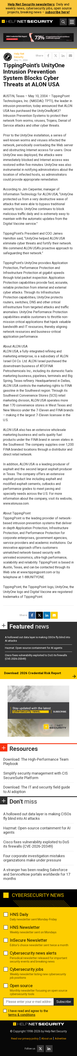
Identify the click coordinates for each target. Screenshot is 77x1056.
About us (46, 1038)
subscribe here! (57, 12)
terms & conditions (21, 1015)
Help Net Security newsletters (31, 4)
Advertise (60, 1038)
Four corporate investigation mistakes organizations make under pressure (34, 858)
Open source (21, 985)
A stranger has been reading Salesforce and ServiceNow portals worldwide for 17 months (36, 874)
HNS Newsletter (25, 927)
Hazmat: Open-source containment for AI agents (33, 647)
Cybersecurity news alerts (33, 953)
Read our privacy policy (25, 1038)
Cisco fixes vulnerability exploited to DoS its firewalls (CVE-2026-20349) (36, 844)
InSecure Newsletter (28, 940)
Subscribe (63, 1001)
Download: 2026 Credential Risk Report (32, 673)
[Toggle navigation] (71, 21)
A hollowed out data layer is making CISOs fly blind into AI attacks (37, 816)
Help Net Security (19, 55)
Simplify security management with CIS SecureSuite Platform (35, 775)
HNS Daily (19, 914)
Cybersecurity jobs (26, 969)
